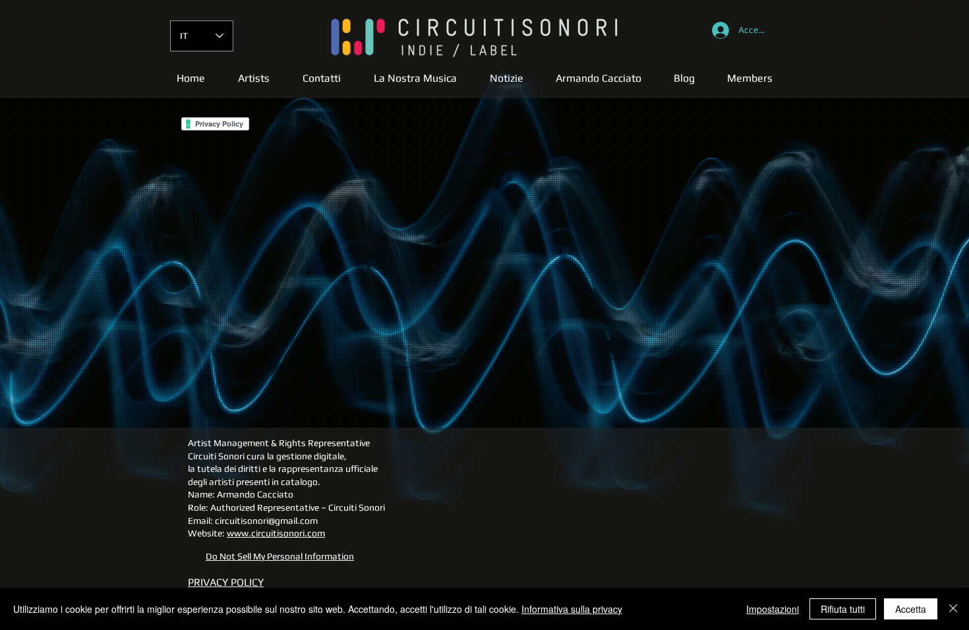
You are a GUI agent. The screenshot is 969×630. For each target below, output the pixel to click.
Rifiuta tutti (843, 609)
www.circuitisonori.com (276, 533)
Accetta (910, 609)
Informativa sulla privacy (571, 609)
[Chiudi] (953, 608)
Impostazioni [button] (772, 609)
